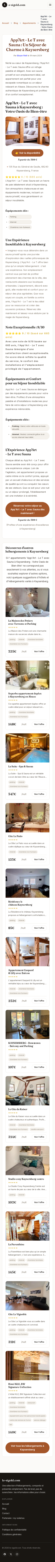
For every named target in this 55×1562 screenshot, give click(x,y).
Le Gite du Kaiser (17, 1109)
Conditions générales (11, 1534)
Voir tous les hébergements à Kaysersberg (27, 1448)
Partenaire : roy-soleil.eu (13, 1518)
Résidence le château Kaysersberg (20, 903)
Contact (5, 1513)
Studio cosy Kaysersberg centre (26, 1179)
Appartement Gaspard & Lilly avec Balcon (21, 972)
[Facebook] (4, 1554)
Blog (16, 23)
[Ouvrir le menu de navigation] (50, 4)
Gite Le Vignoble (17, 1314)
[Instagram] (16, 1554)
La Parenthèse (16, 1244)
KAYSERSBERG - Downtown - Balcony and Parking (24, 1044)
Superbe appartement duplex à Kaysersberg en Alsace (24, 695)
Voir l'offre (39, 651)
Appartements (29, 23)
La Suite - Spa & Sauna (20, 766)
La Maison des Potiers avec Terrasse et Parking (22, 622)
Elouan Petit (22, 55)
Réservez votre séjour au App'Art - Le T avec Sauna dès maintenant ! (28, 509)
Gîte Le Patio (15, 836)
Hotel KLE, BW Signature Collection (19, 1385)
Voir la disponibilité (27, 153)
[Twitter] (10, 1554)
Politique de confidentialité (14, 1529)
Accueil (5, 23)
